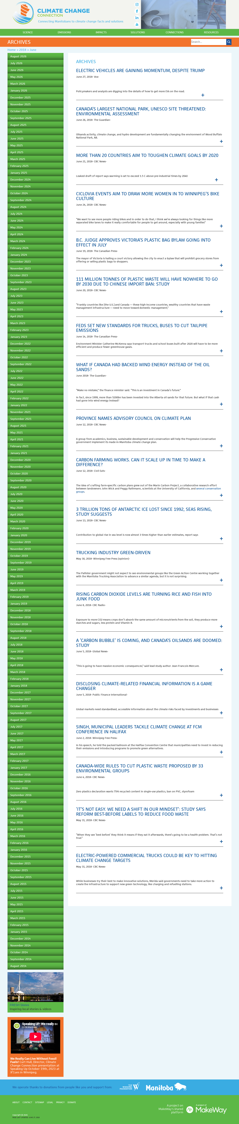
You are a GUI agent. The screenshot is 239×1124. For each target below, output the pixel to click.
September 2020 (20, 480)
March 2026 (17, 84)
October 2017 (19, 706)
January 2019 (18, 603)
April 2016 (16, 829)
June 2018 (16, 651)
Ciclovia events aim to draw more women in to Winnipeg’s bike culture (147, 196)
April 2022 (16, 391)
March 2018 (17, 672)
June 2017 (16, 733)
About (16, 1102)
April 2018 (16, 665)
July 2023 (16, 296)
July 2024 (16, 214)
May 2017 (16, 740)
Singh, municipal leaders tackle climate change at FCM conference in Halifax (139, 729)
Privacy (60, 1102)
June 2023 (16, 302)
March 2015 (17, 918)
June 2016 (16, 815)
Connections (175, 32)
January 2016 (18, 850)
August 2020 (18, 487)
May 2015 (16, 904)
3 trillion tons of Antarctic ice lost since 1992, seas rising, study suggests (144, 511)
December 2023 (20, 261)
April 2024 (16, 234)
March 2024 (17, 241)
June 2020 (16, 501)
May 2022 (16, 385)
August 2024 (18, 207)
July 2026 (16, 63)
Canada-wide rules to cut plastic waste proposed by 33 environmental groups (139, 768)
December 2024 (20, 179)
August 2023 (18, 289)
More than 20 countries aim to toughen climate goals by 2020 (147, 155)
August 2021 (18, 426)
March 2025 (17, 159)
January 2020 (18, 535)
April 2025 (16, 152)
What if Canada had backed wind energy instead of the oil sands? (143, 367)
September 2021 (20, 419)
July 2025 (16, 132)
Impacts (101, 32)
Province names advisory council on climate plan (133, 418)
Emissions (64, 32)
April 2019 (16, 583)
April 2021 (16, 439)
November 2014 (20, 945)
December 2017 (20, 692)
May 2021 (16, 432)
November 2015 (20, 863)
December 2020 (20, 460)
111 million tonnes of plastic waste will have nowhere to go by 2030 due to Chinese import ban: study (147, 281)
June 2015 (16, 897)
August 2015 (18, 884)
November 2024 (20, 186)
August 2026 (18, 56)
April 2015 (16, 911)
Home (12, 50)
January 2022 (18, 405)
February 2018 (19, 679)
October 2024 (19, 193)
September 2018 (20, 631)
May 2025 (16, 145)
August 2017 (18, 720)
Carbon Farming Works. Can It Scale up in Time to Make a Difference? (140, 462)
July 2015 (16, 891)
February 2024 (19, 248)
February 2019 (19, 597)
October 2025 (19, 111)
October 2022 (19, 357)
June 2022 (16, 378)
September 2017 (20, 713)
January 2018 (18, 686)
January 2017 (18, 768)
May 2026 (16, 77)
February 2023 (19, 330)
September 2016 (20, 795)
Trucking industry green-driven (113, 552)
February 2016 (19, 843)
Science (28, 32)
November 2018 (20, 617)
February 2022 (19, 398)
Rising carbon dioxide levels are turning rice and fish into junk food (144, 596)
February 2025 (19, 166)
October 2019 (19, 556)
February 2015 (19, 925)
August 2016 (18, 802)
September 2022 (20, 364)
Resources (211, 32)
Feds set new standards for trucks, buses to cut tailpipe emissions (142, 328)
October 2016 (19, 788)
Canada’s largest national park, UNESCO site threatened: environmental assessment (141, 111)
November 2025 (20, 104)
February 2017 (19, 761)
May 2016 (16, 822)
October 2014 (19, 952)
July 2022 (16, 371)
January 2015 (18, 932)
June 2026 (16, 70)
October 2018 (19, 624)
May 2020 (16, 508)
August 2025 (18, 125)
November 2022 (20, 350)
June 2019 (16, 569)
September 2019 (20, 562)
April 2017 (16, 747)
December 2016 (20, 774)
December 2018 (20, 610)
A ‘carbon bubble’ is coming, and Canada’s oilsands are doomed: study (149, 643)
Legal (50, 1102)
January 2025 (18, 173)
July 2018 (16, 644)
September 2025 (20, 118)
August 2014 (18, 966)
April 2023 (16, 316)
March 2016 (17, 836)
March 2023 (17, 323)
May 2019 (16, 576)
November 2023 (20, 268)
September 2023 (20, 282)
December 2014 (20, 938)
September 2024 (20, 200)
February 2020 (19, 528)
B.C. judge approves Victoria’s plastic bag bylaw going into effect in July (143, 242)
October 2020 (19, 473)
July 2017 (16, 727)
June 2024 (16, 220)
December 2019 (20, 542)
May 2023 (16, 309)
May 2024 (16, 227)
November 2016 (20, 781)
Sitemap (39, 1102)
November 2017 (20, 699)
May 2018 (16, 658)
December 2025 (20, 97)
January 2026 (18, 90)
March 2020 (17, 521)
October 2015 (19, 870)
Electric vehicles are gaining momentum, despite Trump (140, 70)
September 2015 (20, 877)
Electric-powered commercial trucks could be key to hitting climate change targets (146, 858)
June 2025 (16, 138)
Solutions (138, 32)
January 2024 (18, 255)
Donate (72, 1102)
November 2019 (20, 549)
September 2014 (20, 959)
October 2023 (19, 275)
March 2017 (17, 754)
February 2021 (19, 446)
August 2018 (18, 638)
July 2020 (16, 494)
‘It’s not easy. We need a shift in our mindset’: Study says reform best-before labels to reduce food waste (141, 811)
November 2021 (20, 412)
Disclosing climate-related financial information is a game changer (144, 686)
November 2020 (20, 467)
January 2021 (18, 453)
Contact (27, 1102)
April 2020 (16, 514)
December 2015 (20, 856)
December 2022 (20, 344)
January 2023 (18, 337)
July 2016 (16, 809)
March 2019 (17, 590)
